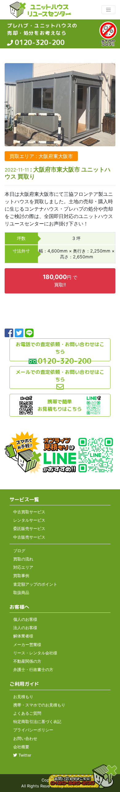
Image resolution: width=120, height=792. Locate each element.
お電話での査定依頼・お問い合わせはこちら (60, 348)
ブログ (19, 550)
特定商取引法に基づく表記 (37, 721)
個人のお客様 (25, 619)
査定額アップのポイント (35, 584)
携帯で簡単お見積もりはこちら (60, 405)
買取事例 (21, 575)
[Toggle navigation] (108, 9)
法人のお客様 (25, 627)
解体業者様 (23, 636)
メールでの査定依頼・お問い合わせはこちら (60, 376)
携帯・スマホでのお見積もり (39, 705)
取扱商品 (21, 592)
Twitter (24, 755)
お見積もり (23, 696)
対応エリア (23, 567)
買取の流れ (23, 559)
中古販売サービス (29, 537)
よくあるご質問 (27, 713)
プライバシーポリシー (33, 730)
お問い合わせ (25, 738)
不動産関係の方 (27, 661)
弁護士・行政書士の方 (33, 669)
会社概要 (21, 747)
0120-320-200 (39, 42)
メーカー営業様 (27, 644)
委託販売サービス (29, 528)
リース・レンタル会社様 (35, 653)
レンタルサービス (29, 520)
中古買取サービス (29, 512)
